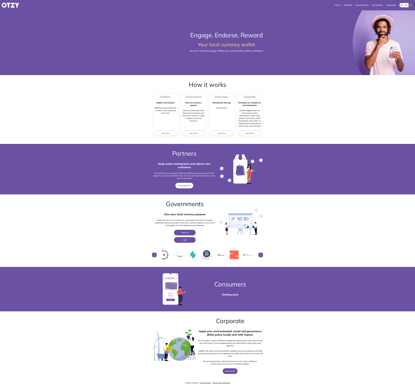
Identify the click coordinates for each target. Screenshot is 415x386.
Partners (348, 5)
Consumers (377, 5)
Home (338, 5)
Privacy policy (205, 383)
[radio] (401, 5)
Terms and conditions (221, 383)
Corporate (391, 5)
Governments (362, 5)
